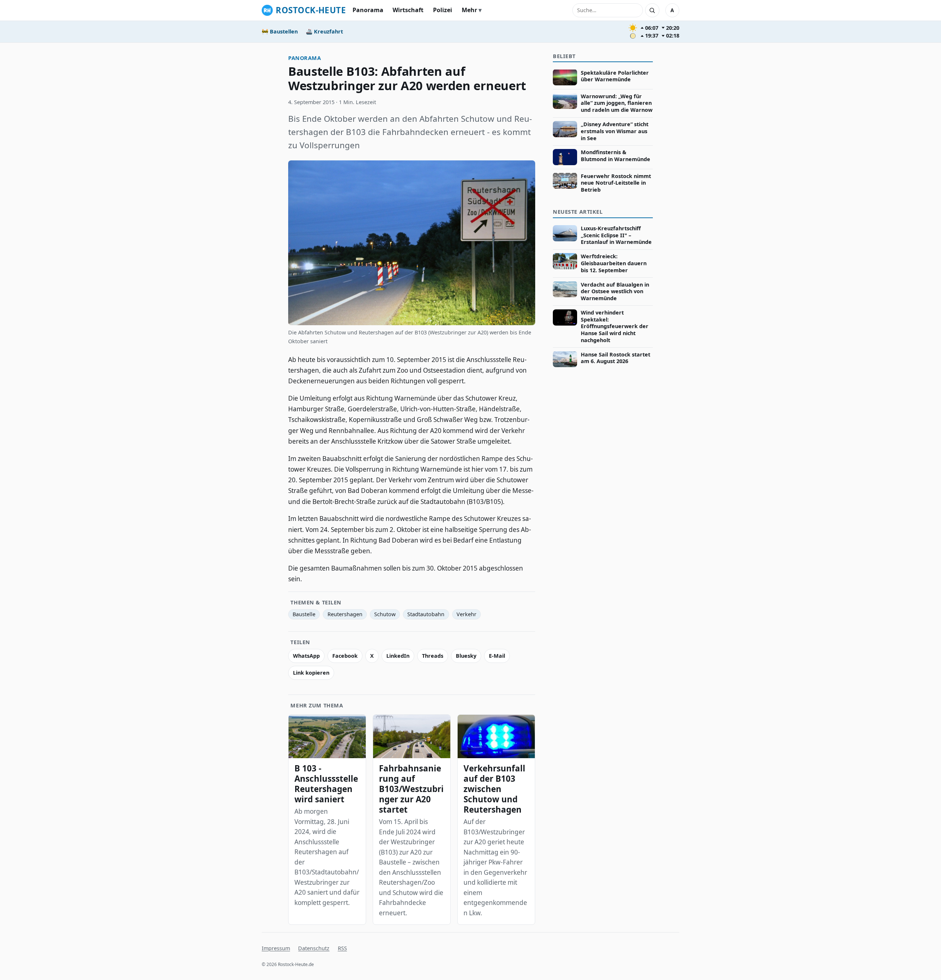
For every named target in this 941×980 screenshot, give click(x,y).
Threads (432, 655)
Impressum (276, 948)
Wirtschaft (408, 10)
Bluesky (466, 655)
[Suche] (652, 10)
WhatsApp (306, 655)
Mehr (469, 10)
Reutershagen (345, 614)
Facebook (345, 655)
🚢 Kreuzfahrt (324, 31)
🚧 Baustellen (280, 31)
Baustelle (304, 614)
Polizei (442, 10)
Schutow (385, 614)
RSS (342, 948)
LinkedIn (397, 655)
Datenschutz (313, 948)
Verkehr (466, 614)
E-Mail (497, 655)
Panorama (368, 10)
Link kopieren (311, 672)
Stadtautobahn (425, 614)
